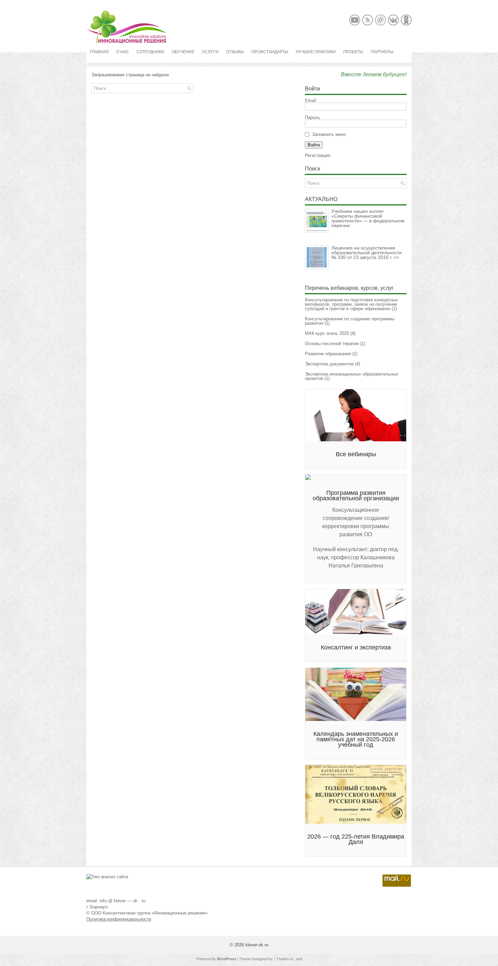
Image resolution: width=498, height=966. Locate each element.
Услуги (210, 51)
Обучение (183, 51)
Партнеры (382, 51)
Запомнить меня (329, 134)
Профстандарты (269, 51)
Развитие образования (328, 353)
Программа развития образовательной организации (356, 495)
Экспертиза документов (329, 363)
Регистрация (317, 155)
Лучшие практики (316, 51)
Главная (99, 51)
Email (310, 100)
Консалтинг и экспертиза (356, 647)
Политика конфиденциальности (118, 919)
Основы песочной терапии (332, 343)
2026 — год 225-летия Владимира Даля (355, 839)
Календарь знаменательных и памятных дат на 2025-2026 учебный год (355, 739)
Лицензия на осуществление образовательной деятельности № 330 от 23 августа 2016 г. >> (366, 252)
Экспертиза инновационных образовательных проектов (351, 376)
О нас (122, 51)
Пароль (312, 117)
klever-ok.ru (256, 944)
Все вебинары (356, 454)
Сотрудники (150, 51)
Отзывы (235, 51)
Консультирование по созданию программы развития (349, 321)
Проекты (353, 51)
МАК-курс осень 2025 (327, 333)
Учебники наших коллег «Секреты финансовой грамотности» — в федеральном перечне (367, 218)
